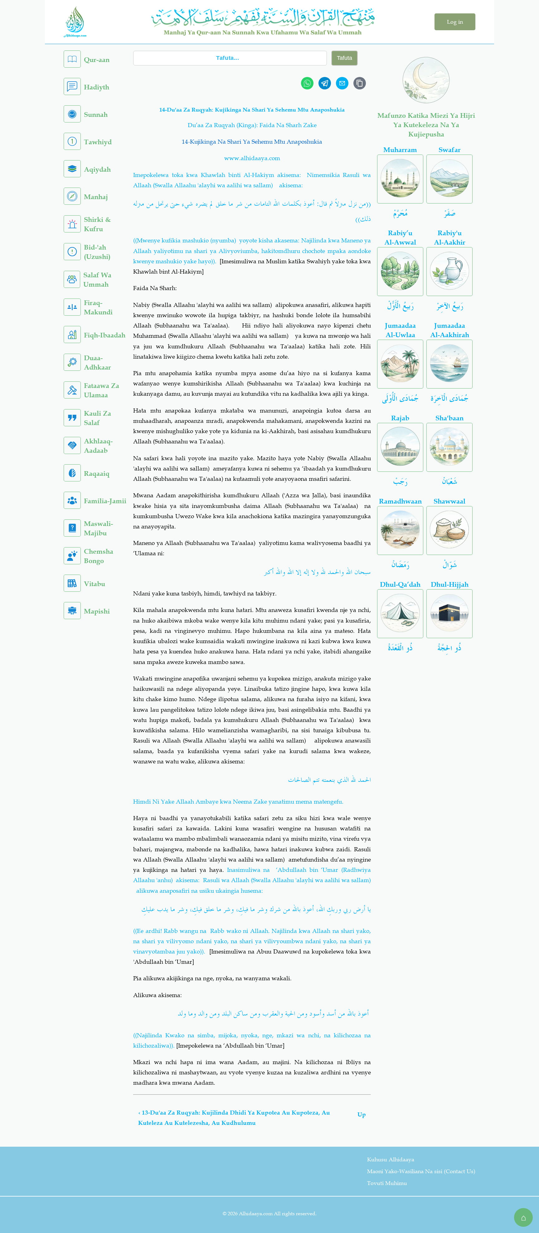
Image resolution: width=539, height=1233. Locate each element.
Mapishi (97, 611)
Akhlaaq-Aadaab (98, 446)
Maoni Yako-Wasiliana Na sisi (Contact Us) (421, 1171)
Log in (455, 21)
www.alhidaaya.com (252, 158)
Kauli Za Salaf (97, 418)
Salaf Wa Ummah (97, 280)
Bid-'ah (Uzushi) (97, 252)
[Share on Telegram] (324, 83)
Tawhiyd (98, 142)
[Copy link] (359, 83)
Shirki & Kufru (97, 224)
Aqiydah (97, 169)
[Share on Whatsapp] (307, 83)
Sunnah (96, 114)
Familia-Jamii (105, 501)
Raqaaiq (96, 473)
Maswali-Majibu (98, 528)
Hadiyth (96, 87)
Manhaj (96, 197)
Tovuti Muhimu (387, 1183)
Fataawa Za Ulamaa (101, 390)
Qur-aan (96, 59)
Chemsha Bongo (98, 556)
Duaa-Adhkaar (97, 362)
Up (361, 1114)
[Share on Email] (342, 83)
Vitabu (94, 584)
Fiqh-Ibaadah (104, 335)
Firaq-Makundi (98, 307)
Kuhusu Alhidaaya (390, 1159)
